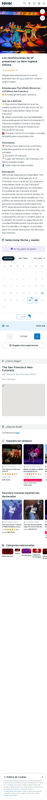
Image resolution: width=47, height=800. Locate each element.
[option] (23, 325)
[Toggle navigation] (44, 3)
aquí (22, 78)
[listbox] (23, 317)
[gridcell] (29, 300)
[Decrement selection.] (10, 336)
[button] (23, 325)
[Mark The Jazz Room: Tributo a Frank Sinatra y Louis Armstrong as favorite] (19, 502)
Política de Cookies (10, 795)
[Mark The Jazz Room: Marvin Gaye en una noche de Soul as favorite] (40, 502)
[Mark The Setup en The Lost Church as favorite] (19, 446)
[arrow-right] (44, 258)
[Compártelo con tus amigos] (42, 11)
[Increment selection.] (37, 336)
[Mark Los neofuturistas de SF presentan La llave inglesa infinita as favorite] (42, 18)
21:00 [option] (23, 317)
